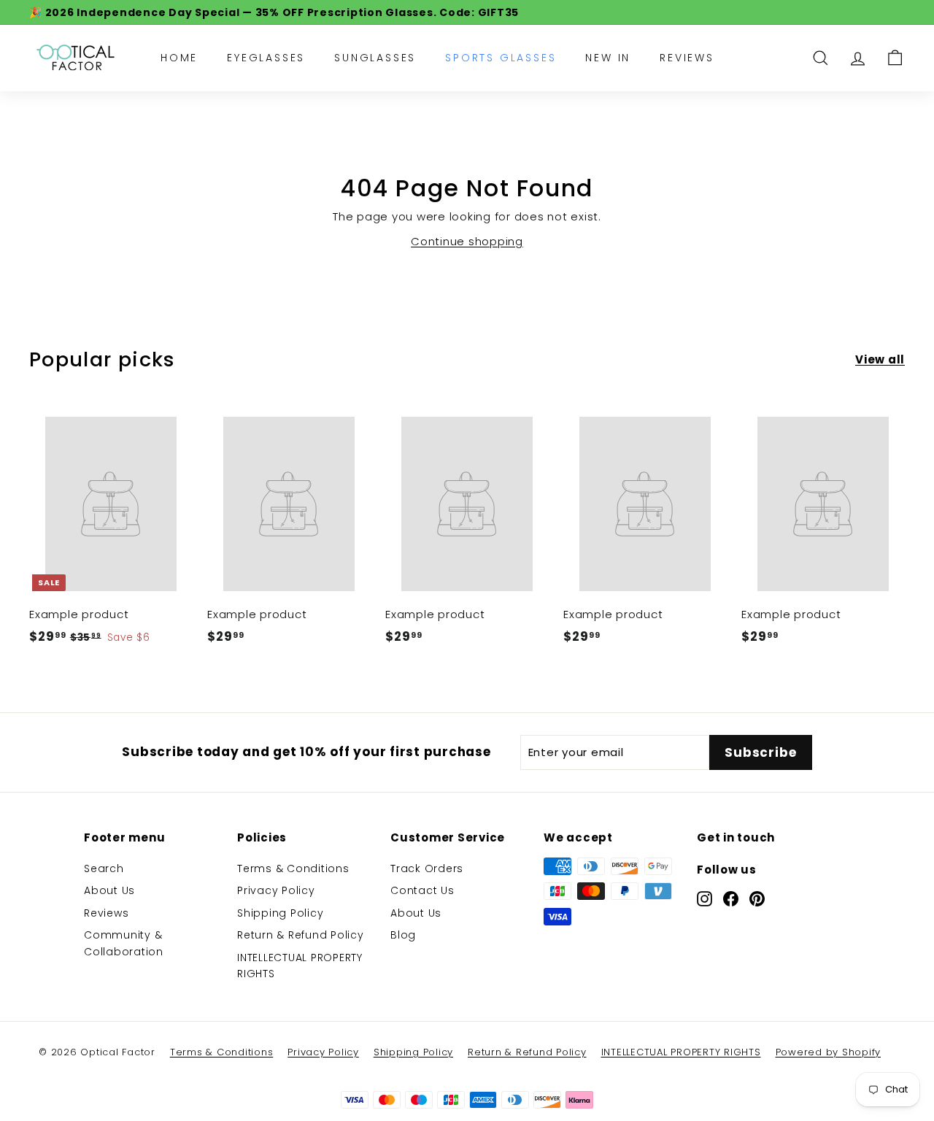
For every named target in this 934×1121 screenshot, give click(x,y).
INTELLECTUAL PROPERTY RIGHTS (300, 965)
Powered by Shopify (828, 1052)
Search (104, 868)
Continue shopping (467, 241)
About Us (109, 890)
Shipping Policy (280, 913)
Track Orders (426, 868)
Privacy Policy (276, 890)
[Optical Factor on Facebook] (730, 898)
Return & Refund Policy (300, 935)
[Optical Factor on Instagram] (704, 898)
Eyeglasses (266, 57)
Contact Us (422, 890)
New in (607, 57)
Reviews (687, 57)
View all (880, 359)
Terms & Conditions (293, 868)
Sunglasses (375, 57)
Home (179, 57)
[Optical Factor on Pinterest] (757, 898)
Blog (403, 935)
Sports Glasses (500, 57)
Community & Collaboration (123, 943)
